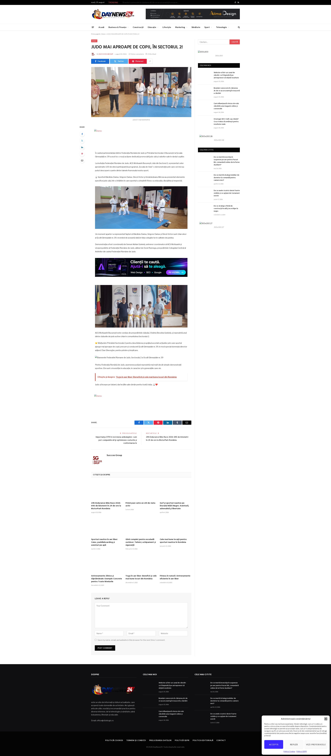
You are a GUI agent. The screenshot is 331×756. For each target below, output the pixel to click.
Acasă (101, 27)
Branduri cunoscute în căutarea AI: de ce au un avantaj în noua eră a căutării (152, 2)
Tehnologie (221, 27)
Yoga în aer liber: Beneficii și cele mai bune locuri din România (141, 577)
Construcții (138, 27)
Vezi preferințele (316, 744)
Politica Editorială (203, 740)
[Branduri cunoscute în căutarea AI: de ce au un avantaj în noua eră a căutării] (204, 91)
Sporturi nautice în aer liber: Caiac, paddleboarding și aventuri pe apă (104, 542)
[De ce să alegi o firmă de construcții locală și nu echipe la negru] (204, 209)
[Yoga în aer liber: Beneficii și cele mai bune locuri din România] (141, 563)
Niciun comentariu (137, 54)
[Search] (238, 27)
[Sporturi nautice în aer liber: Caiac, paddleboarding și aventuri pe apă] (107, 526)
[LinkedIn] (82, 147)
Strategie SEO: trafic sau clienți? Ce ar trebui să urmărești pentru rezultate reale (226, 122)
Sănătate (195, 27)
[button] (326, 719)
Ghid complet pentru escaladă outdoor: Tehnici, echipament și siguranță (141, 542)
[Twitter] (82, 140)
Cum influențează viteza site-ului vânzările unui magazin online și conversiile (226, 106)
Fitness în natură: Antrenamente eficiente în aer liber (175, 577)
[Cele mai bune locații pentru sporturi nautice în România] (175, 526)
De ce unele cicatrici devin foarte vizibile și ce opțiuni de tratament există (227, 193)
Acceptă (273, 744)
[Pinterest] (82, 153)
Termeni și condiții (136, 740)
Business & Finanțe (117, 27)
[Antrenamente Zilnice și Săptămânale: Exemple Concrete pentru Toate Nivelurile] (107, 563)
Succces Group (106, 54)
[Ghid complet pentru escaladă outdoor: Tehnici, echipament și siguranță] (141, 526)
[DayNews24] (113, 14)
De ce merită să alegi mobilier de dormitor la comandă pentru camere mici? (226, 178)
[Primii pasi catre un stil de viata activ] (141, 490)
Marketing (180, 27)
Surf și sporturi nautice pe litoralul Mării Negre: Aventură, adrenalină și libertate (174, 506)
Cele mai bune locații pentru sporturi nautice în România (173, 541)
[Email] (82, 160)
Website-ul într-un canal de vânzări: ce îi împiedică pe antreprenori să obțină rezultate (226, 75)
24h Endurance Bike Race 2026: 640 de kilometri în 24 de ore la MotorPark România (167, 439)
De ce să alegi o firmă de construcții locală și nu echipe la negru (226, 209)
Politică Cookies (289, 752)
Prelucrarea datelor (160, 740)
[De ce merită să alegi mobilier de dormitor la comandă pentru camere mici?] (204, 178)
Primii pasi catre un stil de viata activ (140, 504)
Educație (152, 27)
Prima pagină (95, 34)
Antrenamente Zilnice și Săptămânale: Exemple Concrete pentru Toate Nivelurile (106, 579)
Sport (207, 27)
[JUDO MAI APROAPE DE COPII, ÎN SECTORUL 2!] (141, 92)
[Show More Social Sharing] (150, 61)
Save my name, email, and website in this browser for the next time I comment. (131, 640)
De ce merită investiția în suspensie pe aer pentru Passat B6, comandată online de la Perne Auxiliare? (227, 161)
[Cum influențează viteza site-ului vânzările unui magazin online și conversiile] (204, 106)
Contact (221, 740)
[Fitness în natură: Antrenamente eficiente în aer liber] (175, 563)
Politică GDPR (301, 752)
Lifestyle (167, 27)
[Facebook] (82, 134)
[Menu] (93, 27)
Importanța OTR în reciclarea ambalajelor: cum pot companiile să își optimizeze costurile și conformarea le (116, 440)
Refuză (294, 744)
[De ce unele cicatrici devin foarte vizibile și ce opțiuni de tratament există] (204, 193)
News (103, 34)
